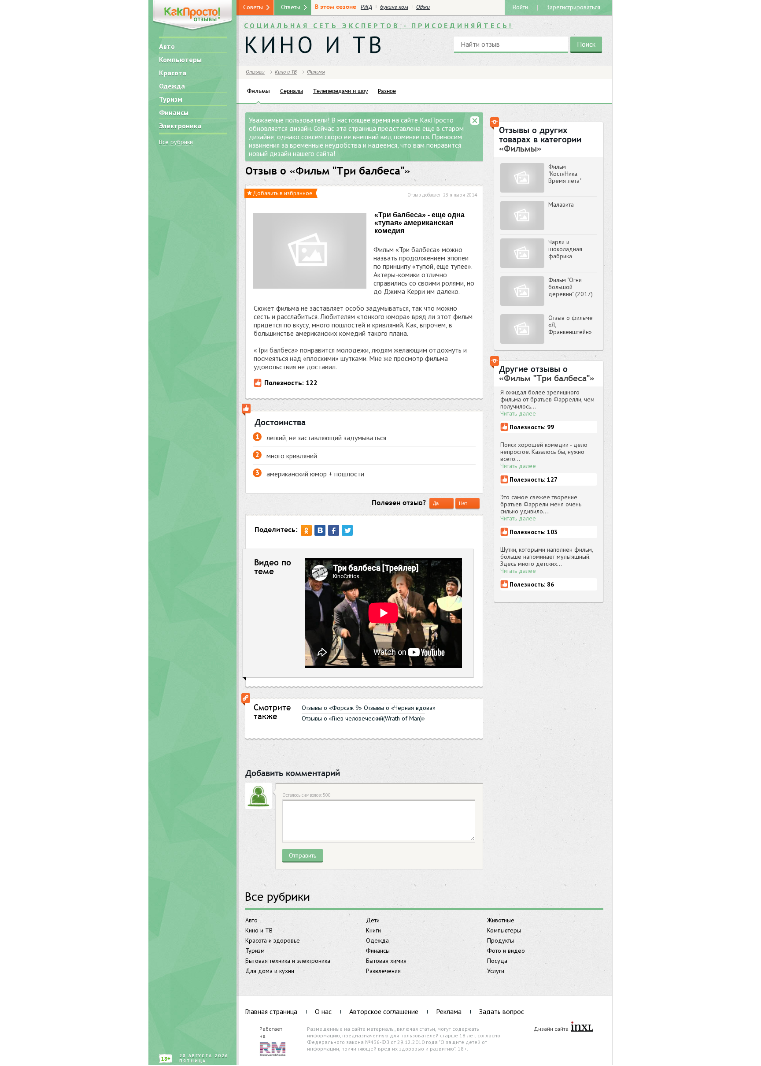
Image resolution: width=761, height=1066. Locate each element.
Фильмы (316, 71)
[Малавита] (522, 215)
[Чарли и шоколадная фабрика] (522, 253)
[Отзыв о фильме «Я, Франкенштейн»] (522, 329)
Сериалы (291, 90)
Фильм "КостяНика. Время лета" (564, 173)
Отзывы (255, 71)
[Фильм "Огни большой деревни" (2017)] (522, 291)
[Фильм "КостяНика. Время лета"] (522, 178)
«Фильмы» (520, 148)
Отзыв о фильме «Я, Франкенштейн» (570, 324)
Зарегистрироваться (573, 7)
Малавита (561, 204)
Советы (253, 7)
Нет (463, 503)
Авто (167, 46)
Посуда (497, 961)
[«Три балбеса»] (309, 251)
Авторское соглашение (383, 1011)
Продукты (500, 940)
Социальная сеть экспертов (378, 25)
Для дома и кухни (269, 971)
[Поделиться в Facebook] (333, 530)
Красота (172, 72)
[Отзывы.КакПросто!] (192, 16)
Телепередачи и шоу (340, 90)
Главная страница (271, 1011)
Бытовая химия (386, 961)
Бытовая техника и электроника (287, 961)
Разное (387, 90)
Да (436, 503)
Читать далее (518, 413)
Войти (520, 7)
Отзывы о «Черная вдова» (400, 708)
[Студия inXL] (582, 1027)
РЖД (366, 7)
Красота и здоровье (272, 940)
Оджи (423, 7)
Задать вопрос (501, 1011)
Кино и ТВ (259, 930)
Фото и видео (506, 951)
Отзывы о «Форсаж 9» (332, 708)
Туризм (170, 99)
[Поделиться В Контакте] (319, 530)
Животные (500, 920)
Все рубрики (176, 142)
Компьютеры (180, 59)
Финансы (173, 112)
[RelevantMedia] (272, 1048)
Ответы (290, 7)
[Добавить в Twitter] (347, 530)
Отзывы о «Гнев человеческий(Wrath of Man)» (363, 718)
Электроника (180, 125)
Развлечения (383, 971)
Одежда (172, 86)
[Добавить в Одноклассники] (306, 530)
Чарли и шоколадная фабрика (565, 249)
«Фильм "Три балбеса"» (349, 171)
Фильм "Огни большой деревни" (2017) (570, 286)
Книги (373, 930)
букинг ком (394, 7)
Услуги (495, 971)
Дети (373, 920)
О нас (323, 1011)
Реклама (449, 1011)
